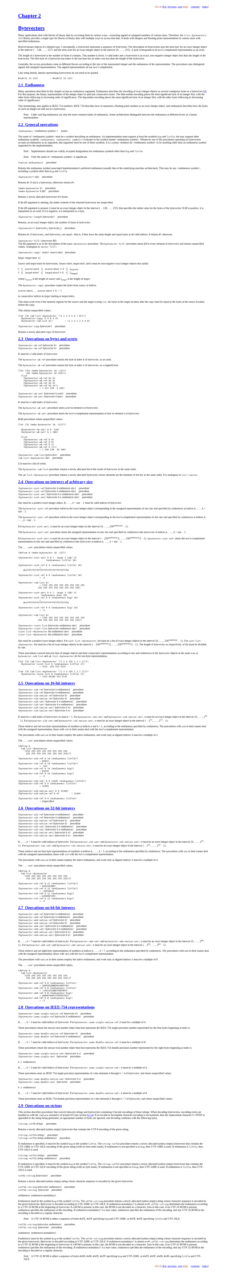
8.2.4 (90, 1115)
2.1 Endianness (31, 85)
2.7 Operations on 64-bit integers (46, 907)
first (164, 6)
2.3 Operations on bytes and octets (47, 339)
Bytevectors (31, 28)
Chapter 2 (29, 16)
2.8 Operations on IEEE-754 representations (56, 1007)
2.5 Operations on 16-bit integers (46, 683)
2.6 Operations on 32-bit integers (46, 808)
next (180, 6)
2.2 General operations (38, 124)
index (205, 6)
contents (195, 6)
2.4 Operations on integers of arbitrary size (55, 482)
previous (172, 6)
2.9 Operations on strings (40, 1105)
